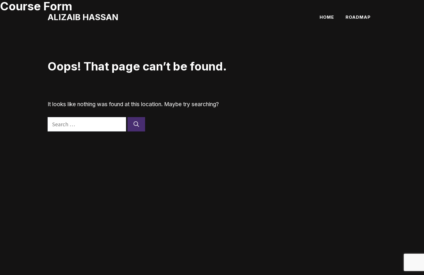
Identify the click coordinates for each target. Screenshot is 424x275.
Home (327, 17)
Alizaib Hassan (83, 17)
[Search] (136, 124)
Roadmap (358, 17)
